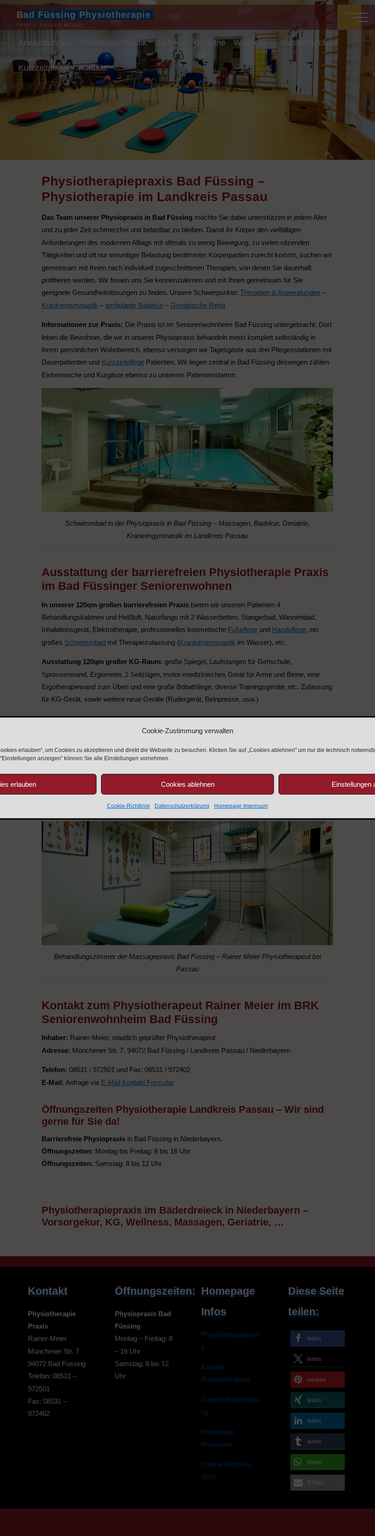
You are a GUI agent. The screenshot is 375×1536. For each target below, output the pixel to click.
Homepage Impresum (241, 806)
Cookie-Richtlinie (128, 806)
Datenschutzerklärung (182, 806)
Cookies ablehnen (187, 784)
